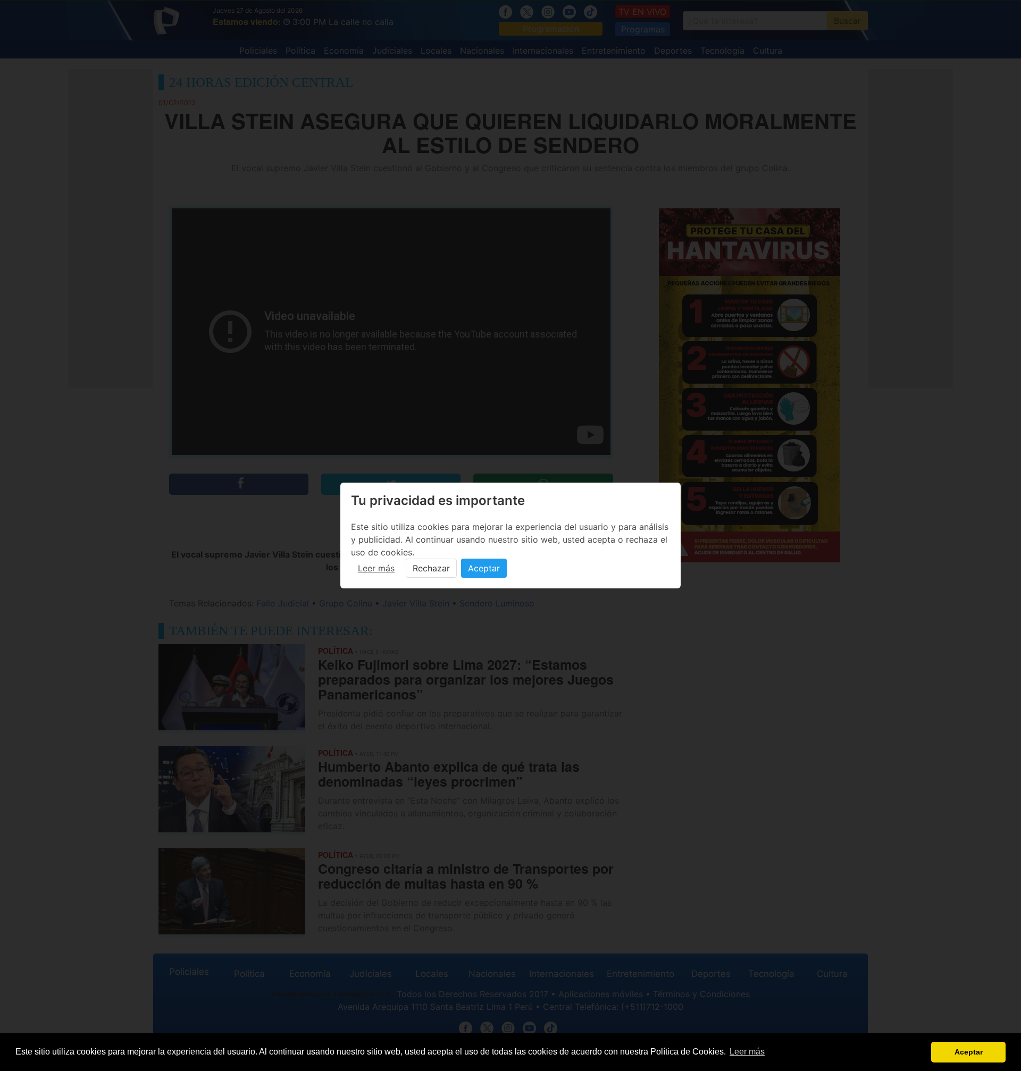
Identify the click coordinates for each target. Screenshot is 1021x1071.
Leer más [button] (747, 1051)
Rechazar (431, 568)
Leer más (376, 568)
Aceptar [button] (969, 1052)
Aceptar (484, 568)
